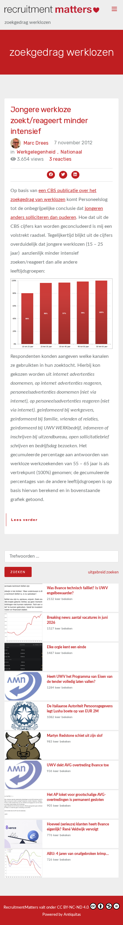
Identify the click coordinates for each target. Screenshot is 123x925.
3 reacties (60, 159)
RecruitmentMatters (21, 907)
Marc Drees (36, 143)
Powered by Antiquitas (61, 915)
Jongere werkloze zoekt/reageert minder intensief (48, 120)
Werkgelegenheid (38, 152)
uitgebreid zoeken (103, 572)
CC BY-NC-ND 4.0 (73, 907)
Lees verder (24, 520)
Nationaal (71, 152)
